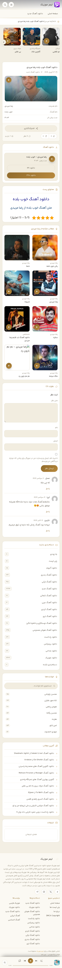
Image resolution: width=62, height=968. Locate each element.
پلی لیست (53, 561)
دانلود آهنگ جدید (35, 13)
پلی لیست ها (55, 907)
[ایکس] (50, 891)
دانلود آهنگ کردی (49, 609)
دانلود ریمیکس (50, 644)
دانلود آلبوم (51, 568)
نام (56, 427)
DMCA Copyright (53, 915)
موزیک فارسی (14, 903)
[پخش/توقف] (30, 960)
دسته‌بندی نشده (50, 664)
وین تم (43, 954)
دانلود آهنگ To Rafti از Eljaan (41, 792)
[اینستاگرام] (43, 891)
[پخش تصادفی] (41, 961)
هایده (54, 719)
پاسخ (48, 488)
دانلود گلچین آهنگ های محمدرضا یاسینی (36, 766)
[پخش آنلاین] (46, 41)
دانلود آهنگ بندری (49, 575)
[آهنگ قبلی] (25, 961)
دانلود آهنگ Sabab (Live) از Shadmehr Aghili (34, 753)
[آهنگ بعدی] (36, 961)
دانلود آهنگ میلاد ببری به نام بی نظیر (38, 786)
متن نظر (54, 400)
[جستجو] (5, 4)
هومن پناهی (51, 706)
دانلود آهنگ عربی (49, 602)
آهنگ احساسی (14, 919)
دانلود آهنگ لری (50, 616)
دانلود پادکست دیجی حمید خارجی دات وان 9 (35, 812)
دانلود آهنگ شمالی (48, 595)
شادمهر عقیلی (50, 700)
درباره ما (57, 911)
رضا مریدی (48, 21)
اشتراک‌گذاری (29, 128)
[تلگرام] (37, 891)
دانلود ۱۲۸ (31, 168)
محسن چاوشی (50, 694)
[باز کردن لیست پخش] (4, 962)
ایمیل (55, 440)
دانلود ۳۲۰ (31, 175)
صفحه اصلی (53, 13)
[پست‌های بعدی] (3, 42)
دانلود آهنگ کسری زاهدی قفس (40, 799)
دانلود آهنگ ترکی (49, 581)
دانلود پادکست (50, 637)
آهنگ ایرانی (15, 915)
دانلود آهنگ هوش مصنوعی (45, 630)
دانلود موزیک (51, 657)
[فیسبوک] (57, 891)
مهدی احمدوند (50, 731)
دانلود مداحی (51, 651)
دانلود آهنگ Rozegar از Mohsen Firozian (36, 773)
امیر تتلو (53, 725)
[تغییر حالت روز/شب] (11, 4)
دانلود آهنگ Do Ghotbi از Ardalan (39, 759)
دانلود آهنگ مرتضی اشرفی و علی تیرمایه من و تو (33, 805)
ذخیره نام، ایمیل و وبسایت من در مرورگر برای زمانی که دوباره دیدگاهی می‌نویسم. (33, 460)
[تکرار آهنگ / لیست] (20, 961)
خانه (54, 21)
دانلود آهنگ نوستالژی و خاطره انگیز (41, 623)
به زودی (53, 554)
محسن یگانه (51, 713)
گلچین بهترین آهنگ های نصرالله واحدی (37, 779)
